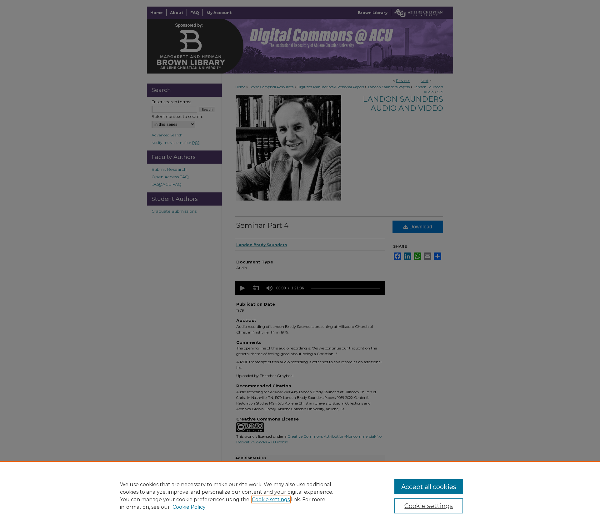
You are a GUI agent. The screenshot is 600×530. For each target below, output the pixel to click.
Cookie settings (271, 499)
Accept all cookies (428, 487)
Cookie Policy (189, 507)
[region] (300, 495)
